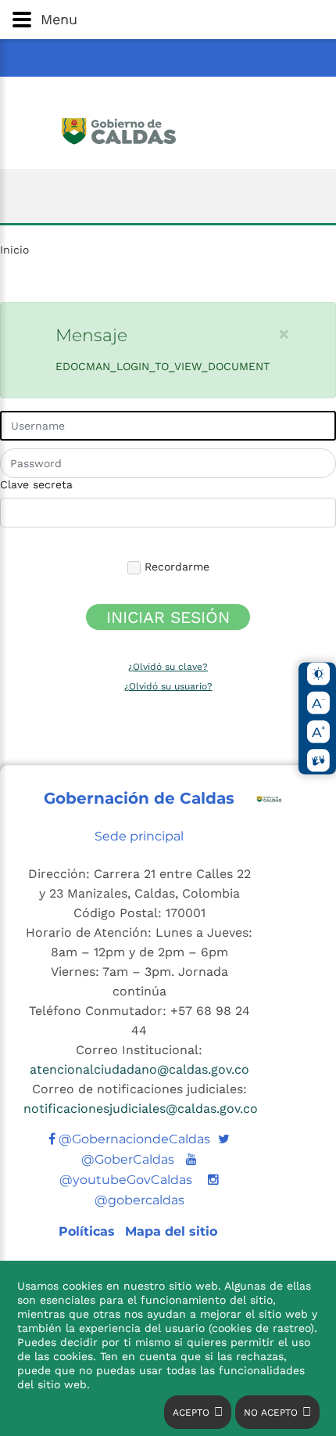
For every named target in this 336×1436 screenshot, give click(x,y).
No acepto (271, 1412)
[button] (168, 19)
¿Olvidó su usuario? (168, 686)
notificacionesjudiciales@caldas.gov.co (140, 1108)
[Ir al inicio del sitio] (168, 129)
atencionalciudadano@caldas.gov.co (139, 1069)
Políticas (89, 1231)
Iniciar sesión (168, 617)
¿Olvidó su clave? (168, 666)
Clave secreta (36, 484)
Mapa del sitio (171, 1231)
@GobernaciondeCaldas (132, 1139)
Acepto (191, 1412)
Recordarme (175, 566)
